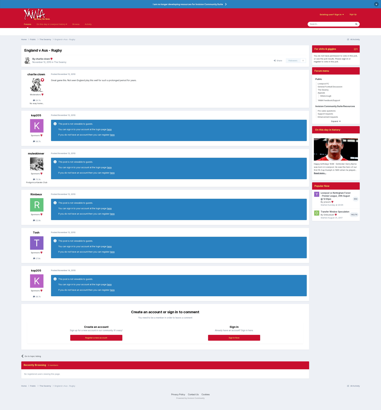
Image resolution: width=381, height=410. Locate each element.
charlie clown (36, 74)
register (317, 61)
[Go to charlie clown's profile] (27, 60)
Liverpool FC (323, 84)
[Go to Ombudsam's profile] (316, 213)
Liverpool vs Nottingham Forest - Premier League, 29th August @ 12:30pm (335, 196)
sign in (345, 59)
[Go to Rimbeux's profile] (36, 205)
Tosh (36, 232)
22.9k (38, 220)
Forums (27, 24)
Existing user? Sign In (331, 14)
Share (278, 60)
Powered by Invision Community (190, 398)
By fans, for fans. (42, 19)
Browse (75, 24)
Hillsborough (325, 96)
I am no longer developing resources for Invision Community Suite (188, 4)
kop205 (36, 115)
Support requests (325, 114)
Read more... (320, 173)
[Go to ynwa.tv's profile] (316, 194)
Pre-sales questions (327, 111)
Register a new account (96, 337)
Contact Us (193, 394)
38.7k (38, 141)
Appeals (321, 93)
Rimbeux (36, 194)
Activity (88, 24)
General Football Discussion (330, 87)
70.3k (38, 179)
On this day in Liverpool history (51, 24)
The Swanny (60, 62)
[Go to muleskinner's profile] (36, 164)
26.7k (38, 100)
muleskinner (36, 153)
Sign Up (353, 14)
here (109, 129)
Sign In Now (234, 337)
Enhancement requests (328, 117)
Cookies (206, 394)
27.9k (37, 258)
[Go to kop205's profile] (36, 126)
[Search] (356, 24)
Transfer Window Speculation (335, 212)
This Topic (344, 24)
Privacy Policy (178, 394)
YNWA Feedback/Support (329, 100)
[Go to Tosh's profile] (36, 243)
